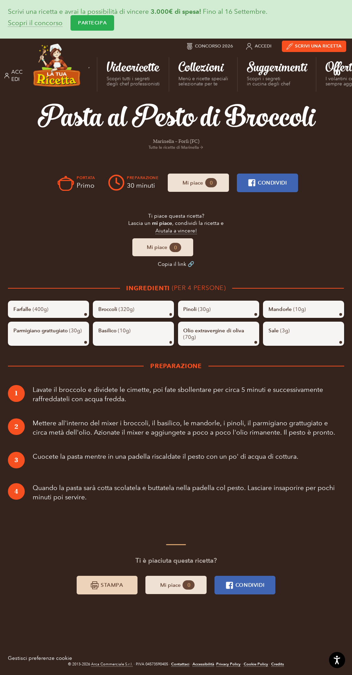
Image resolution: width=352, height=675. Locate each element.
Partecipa (92, 23)
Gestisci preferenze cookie (40, 658)
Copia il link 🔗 (176, 264)
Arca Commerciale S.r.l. (112, 664)
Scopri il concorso (35, 23)
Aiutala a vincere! (176, 230)
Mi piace (197, 182)
